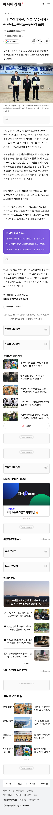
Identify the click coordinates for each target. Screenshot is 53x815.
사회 (5, 14)
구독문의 (17, 794)
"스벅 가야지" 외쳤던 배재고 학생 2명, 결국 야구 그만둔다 (26, 244)
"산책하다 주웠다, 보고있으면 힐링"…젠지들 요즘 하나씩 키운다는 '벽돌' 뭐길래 (26, 239)
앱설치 (20, 783)
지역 (11, 14)
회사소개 (6, 790)
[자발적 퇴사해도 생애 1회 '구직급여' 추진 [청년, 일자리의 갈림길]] (41, 619)
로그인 (8, 783)
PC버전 (32, 783)
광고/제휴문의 (18, 790)
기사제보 (27, 794)
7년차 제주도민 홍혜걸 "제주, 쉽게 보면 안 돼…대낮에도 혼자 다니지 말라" (34, 416)
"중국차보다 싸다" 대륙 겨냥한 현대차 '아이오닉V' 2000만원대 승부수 (19, 643)
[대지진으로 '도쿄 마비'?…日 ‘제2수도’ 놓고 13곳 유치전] (12, 728)
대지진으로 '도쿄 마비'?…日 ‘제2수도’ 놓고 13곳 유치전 (36, 722)
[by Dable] (45, 671)
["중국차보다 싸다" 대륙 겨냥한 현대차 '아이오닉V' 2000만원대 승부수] (41, 646)
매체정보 (32, 799)
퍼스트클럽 (7, 794)
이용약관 (23, 799)
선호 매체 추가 (13, 41)
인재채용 (29, 790)
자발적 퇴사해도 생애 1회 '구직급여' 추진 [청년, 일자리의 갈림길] (19, 616)
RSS (35, 794)
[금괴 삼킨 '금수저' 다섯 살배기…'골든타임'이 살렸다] (10, 382)
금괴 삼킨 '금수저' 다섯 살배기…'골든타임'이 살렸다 (32, 377)
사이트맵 (44, 783)
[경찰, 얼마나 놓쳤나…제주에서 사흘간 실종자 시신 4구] (41, 633)
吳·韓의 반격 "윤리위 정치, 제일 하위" (35, 736)
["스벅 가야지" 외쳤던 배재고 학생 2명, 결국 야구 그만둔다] (10, 408)
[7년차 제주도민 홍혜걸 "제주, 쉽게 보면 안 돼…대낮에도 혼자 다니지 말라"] (10, 421)
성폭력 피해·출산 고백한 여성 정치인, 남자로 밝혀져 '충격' (34, 364)
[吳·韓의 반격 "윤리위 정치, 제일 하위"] (12, 741)
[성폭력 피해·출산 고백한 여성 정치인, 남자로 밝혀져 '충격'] (10, 369)
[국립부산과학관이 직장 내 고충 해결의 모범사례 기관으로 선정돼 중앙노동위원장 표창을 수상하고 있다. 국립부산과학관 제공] (26, 83)
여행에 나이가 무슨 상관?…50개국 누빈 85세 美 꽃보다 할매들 (34, 390)
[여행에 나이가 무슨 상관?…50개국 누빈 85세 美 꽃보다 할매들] (10, 395)
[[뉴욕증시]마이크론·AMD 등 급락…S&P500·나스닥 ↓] (41, 660)
